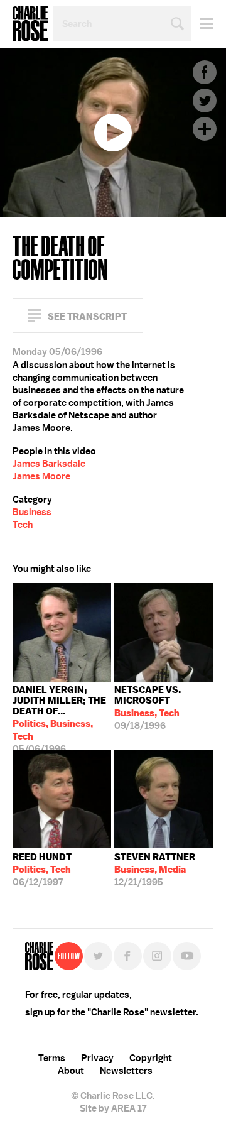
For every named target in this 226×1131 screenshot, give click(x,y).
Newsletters (126, 1070)
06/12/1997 (42, 869)
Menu (202, 23)
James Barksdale (49, 463)
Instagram (157, 956)
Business (32, 512)
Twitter (205, 100)
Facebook (205, 72)
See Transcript (87, 316)
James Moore (41, 476)
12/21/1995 (154, 869)
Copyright (150, 1058)
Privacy (97, 1058)
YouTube (187, 956)
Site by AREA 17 (113, 1108)
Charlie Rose (30, 23)
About (71, 1070)
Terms (51, 1058)
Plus (205, 129)
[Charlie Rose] (39, 956)
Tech (23, 524)
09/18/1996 (147, 708)
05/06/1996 (59, 717)
